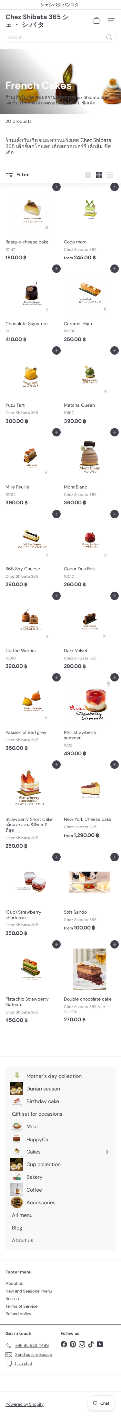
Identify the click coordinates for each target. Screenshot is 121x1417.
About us (14, 1283)
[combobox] (60, 37)
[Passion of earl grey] (31, 715)
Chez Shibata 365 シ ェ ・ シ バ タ (37, 20)
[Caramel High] (90, 307)
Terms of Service (21, 1306)
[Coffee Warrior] (31, 634)
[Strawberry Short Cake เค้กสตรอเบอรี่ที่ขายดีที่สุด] (31, 808)
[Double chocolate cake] (90, 984)
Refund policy (18, 1313)
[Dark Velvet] (90, 634)
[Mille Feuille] (31, 470)
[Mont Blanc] (90, 470)
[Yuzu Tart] (31, 388)
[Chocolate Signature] (31, 307)
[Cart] (96, 20)
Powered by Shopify (24, 1404)
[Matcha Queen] (90, 388)
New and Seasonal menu (28, 1291)
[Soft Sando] (90, 895)
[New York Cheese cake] (90, 803)
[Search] (109, 37)
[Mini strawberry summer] (90, 718)
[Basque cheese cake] (31, 225)
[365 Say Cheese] (31, 552)
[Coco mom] (90, 225)
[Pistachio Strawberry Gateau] (31, 985)
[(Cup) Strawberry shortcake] (31, 898)
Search (12, 1298)
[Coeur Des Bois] (90, 552)
